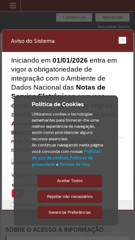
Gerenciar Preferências (70, 212)
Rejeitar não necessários (70, 196)
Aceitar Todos (69, 180)
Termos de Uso (74, 164)
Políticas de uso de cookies (66, 154)
